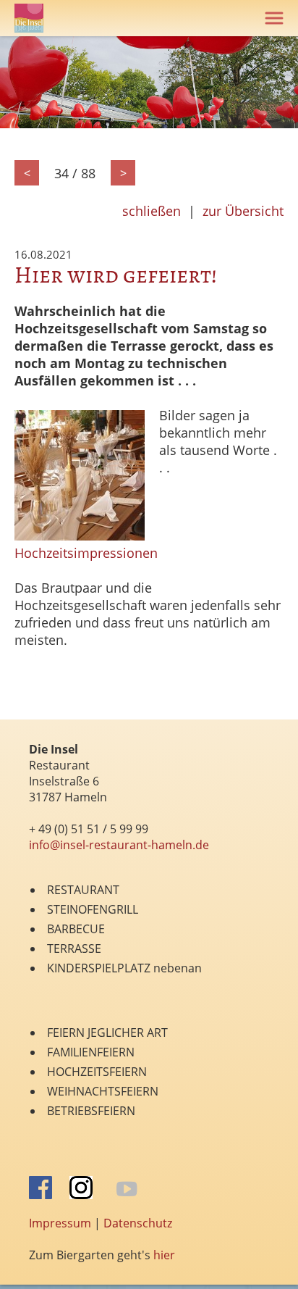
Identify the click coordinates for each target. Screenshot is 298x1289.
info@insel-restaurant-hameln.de (119, 845)
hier (164, 1255)
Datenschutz (137, 1223)
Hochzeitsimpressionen (86, 553)
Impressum (60, 1223)
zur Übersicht (243, 211)
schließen (151, 211)
